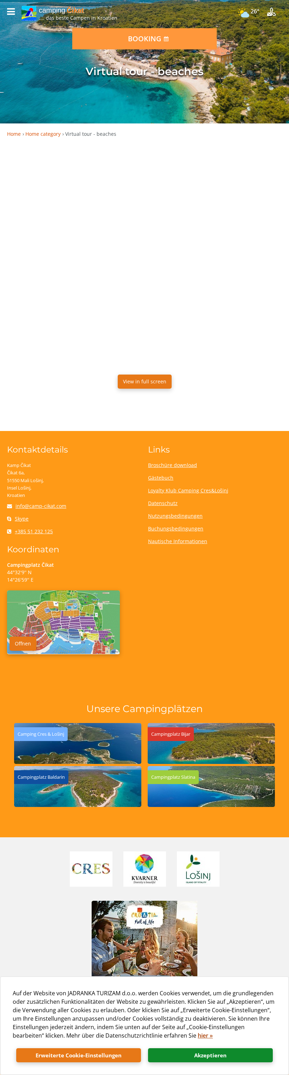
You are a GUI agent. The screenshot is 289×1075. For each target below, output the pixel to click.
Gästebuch (160, 477)
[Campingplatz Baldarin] (77, 805)
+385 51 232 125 (34, 531)
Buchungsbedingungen (175, 528)
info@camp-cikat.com (41, 506)
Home (14, 133)
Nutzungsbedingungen (175, 515)
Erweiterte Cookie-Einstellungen (79, 1055)
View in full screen (144, 381)
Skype (22, 518)
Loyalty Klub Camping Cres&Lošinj (188, 490)
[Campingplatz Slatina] (211, 805)
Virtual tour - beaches (90, 133)
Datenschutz (163, 503)
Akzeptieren (210, 1055)
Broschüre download (172, 465)
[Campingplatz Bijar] (211, 762)
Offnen (23, 643)
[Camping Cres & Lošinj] (77, 762)
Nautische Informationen (177, 541)
